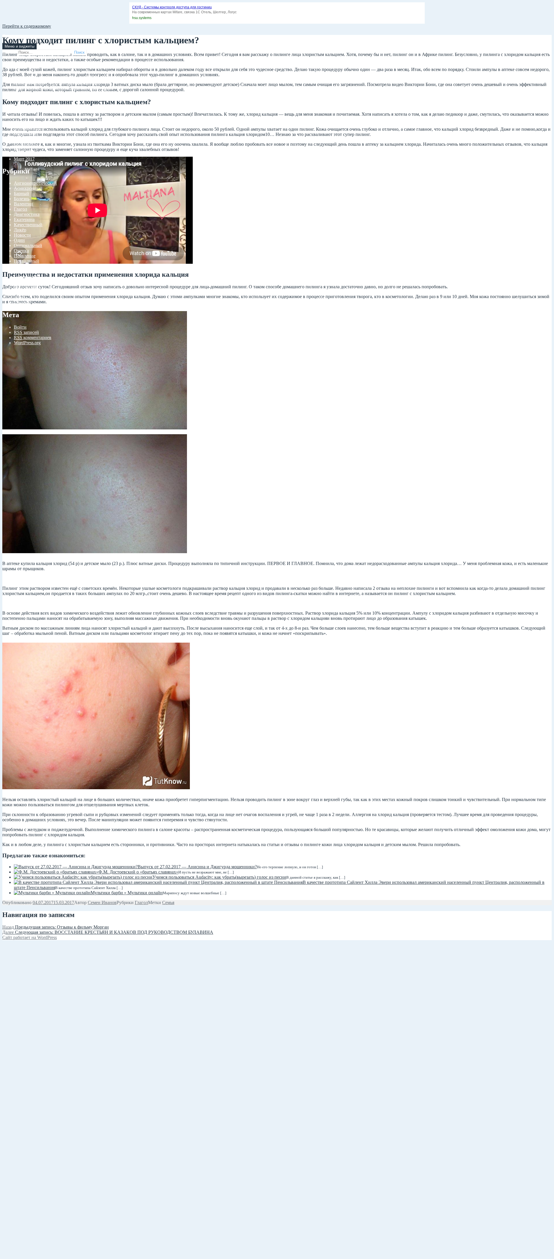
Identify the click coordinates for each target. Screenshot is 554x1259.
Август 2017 (26, 132)
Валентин (23, 203)
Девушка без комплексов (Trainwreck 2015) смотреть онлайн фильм (80, 77)
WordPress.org (27, 342)
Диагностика (27, 214)
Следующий (26, 276)
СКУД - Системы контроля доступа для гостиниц (172, 7)
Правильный (26, 261)
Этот (18, 297)
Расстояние (25, 266)
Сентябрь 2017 (28, 127)
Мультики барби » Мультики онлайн (127, 892)
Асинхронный (28, 188)
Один (19, 240)
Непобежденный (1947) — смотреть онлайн (57, 82)
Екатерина (24, 219)
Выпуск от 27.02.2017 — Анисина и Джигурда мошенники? (197, 866)
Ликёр (20, 229)
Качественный (28, 224)
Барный (21, 193)
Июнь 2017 (25, 143)
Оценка (21, 250)
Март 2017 (24, 158)
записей (26, 332)
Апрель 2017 (26, 153)
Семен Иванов (102, 902)
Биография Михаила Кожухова (44, 98)
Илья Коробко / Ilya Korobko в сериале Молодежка (63, 87)
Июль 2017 (24, 138)
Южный (22, 302)
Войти (20, 327)
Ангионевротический (35, 183)
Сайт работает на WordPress (29, 937)
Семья (168, 902)
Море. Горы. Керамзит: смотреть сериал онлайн (61, 92)
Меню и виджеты (19, 46)
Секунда (22, 271)
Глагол (20, 209)
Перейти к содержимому (26, 26)
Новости (22, 235)
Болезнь (21, 198)
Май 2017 (23, 148)
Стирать (22, 281)
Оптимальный (28, 245)
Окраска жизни (17, 35)
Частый (21, 292)
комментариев (32, 337)
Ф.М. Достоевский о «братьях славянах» (138, 871)
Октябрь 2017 (27, 122)
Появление (24, 255)
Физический (26, 287)
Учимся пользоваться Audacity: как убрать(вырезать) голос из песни (219, 877)
